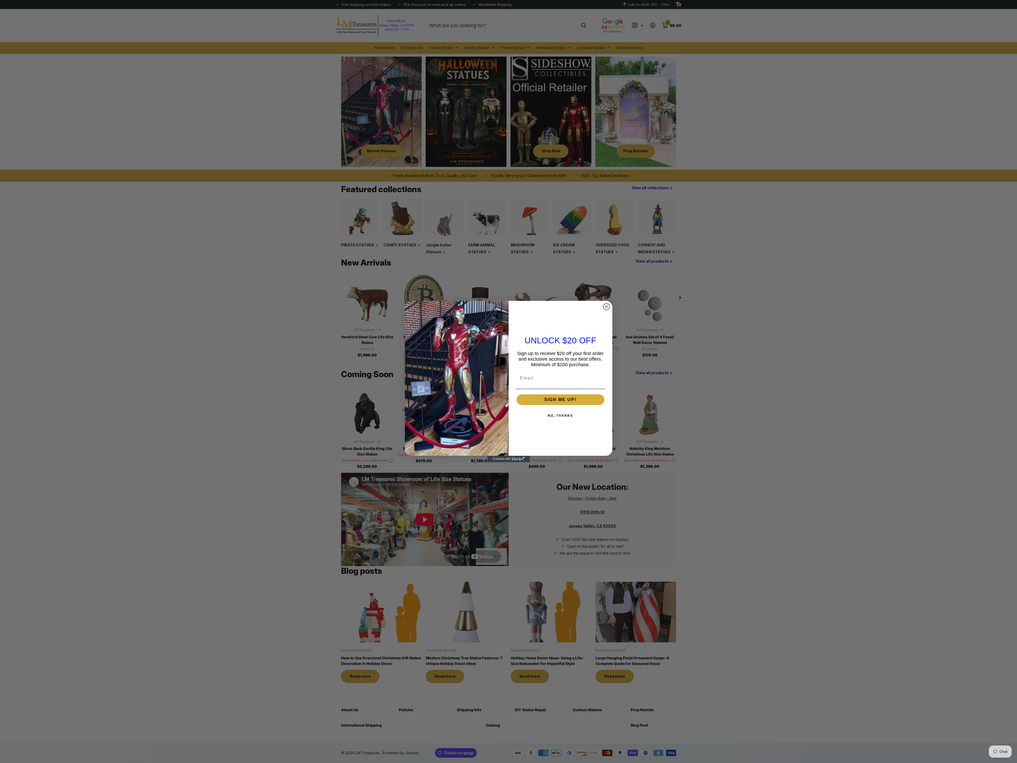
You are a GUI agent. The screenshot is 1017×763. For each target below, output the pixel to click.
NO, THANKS (560, 416)
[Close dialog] (606, 306)
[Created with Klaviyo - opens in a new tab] (508, 459)
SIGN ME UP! (560, 399)
